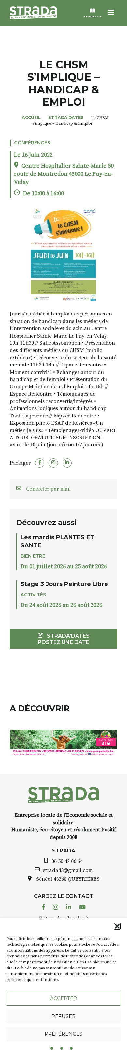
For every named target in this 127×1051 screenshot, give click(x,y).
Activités (33, 594)
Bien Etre (33, 556)
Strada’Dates (66, 117)
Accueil (31, 117)
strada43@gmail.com (68, 870)
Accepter (63, 998)
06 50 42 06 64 (67, 861)
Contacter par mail (48, 489)
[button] (117, 926)
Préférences (63, 1034)
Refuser (63, 1016)
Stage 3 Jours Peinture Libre (64, 584)
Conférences (32, 143)
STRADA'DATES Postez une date (64, 639)
